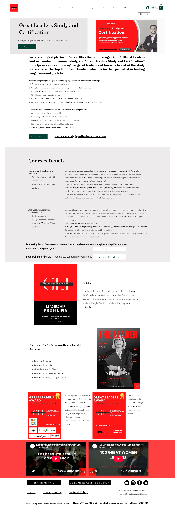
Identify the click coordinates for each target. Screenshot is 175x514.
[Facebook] (139, 482)
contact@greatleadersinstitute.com (134, 494)
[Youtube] (126, 482)
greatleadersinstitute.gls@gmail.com (133, 490)
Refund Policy (78, 492)
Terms (31, 492)
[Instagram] (133, 482)
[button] (161, 7)
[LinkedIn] (145, 482)
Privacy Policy (52, 492)
